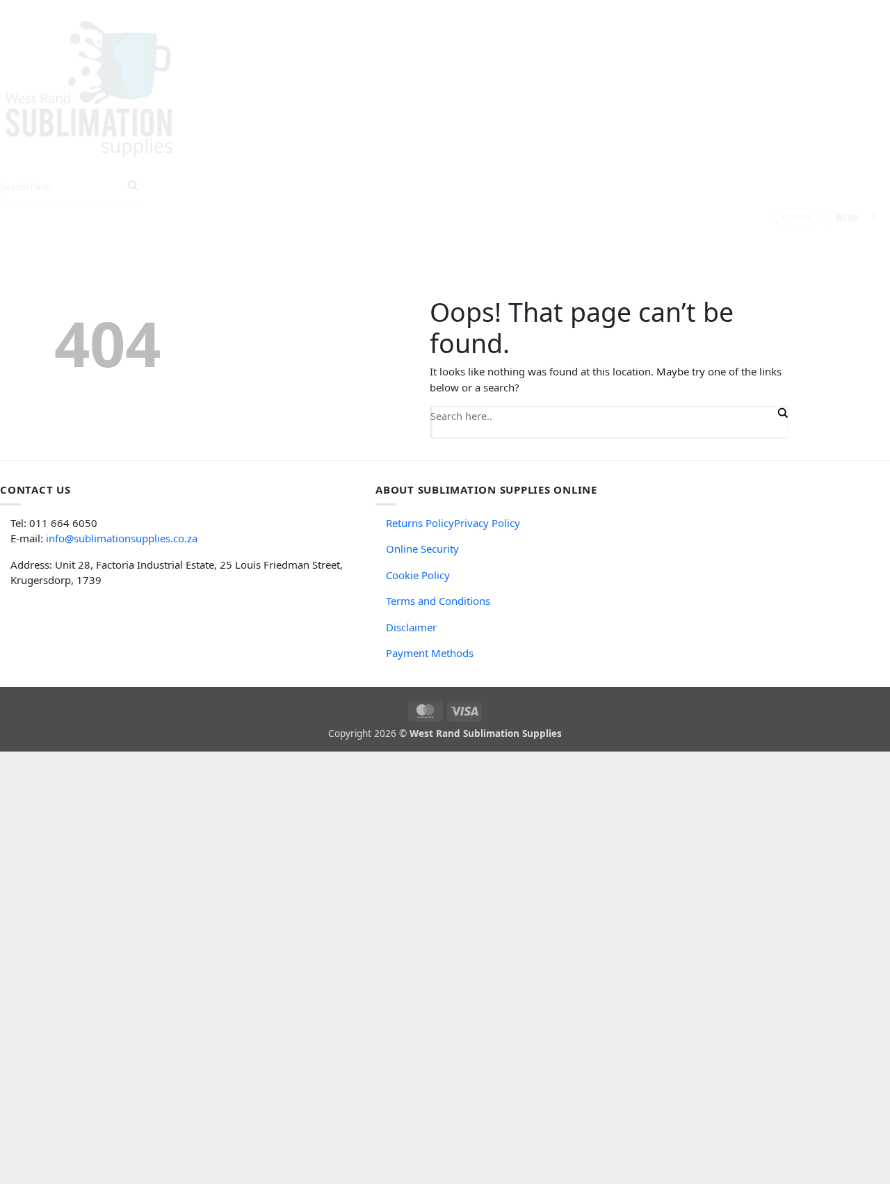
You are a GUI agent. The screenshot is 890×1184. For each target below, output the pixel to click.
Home (76, 242)
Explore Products (152, 242)
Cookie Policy (418, 575)
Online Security (422, 548)
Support (336, 242)
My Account (489, 242)
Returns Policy (420, 523)
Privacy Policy (487, 523)
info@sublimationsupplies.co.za (121, 538)
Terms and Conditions (438, 601)
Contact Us (413, 242)
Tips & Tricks (257, 242)
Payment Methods (430, 653)
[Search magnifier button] (781, 413)
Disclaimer (411, 627)
